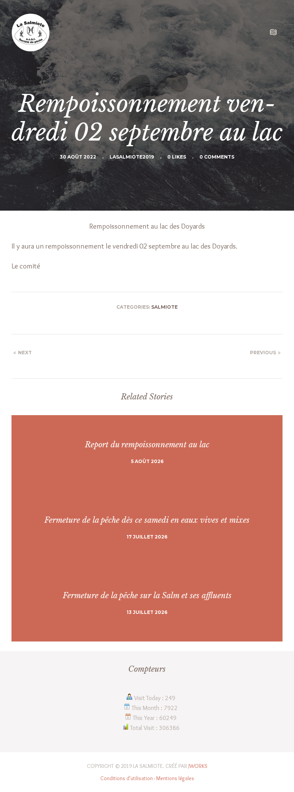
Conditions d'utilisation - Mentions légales (147, 778)
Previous (263, 352)
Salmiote (164, 307)
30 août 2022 (78, 157)
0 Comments (216, 157)
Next (25, 352)
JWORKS (197, 766)
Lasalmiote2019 (131, 157)
